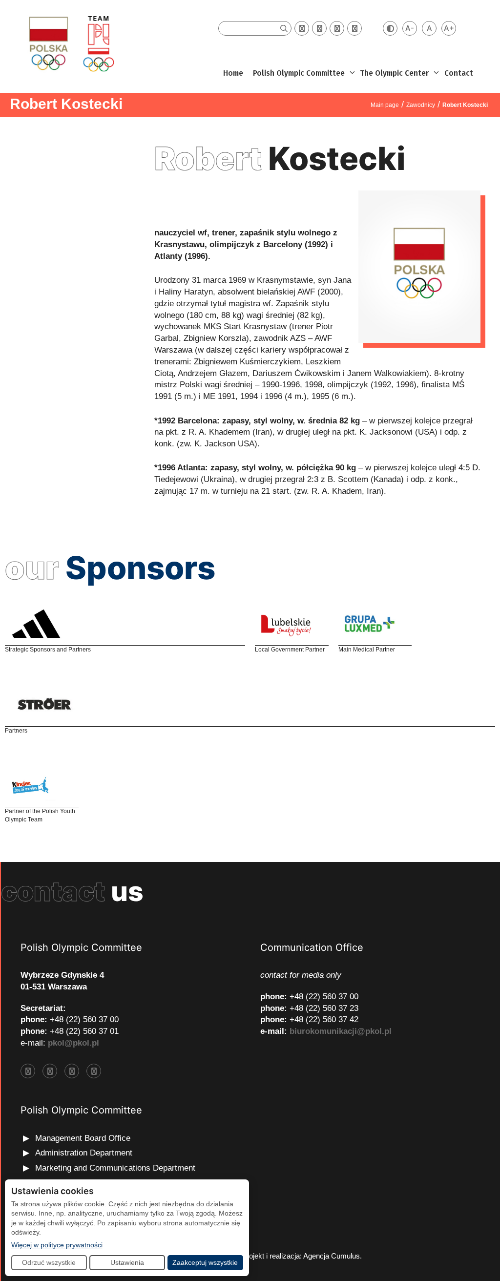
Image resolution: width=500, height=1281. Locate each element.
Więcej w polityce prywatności (57, 1244)
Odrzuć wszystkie (49, 1262)
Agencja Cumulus (331, 1256)
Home (233, 73)
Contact (458, 73)
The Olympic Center (394, 73)
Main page (385, 105)
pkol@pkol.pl (73, 1043)
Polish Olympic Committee (299, 73)
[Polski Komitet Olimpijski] (70, 43)
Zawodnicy (420, 105)
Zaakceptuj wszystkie (205, 1262)
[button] (351, 73)
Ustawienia (127, 1262)
